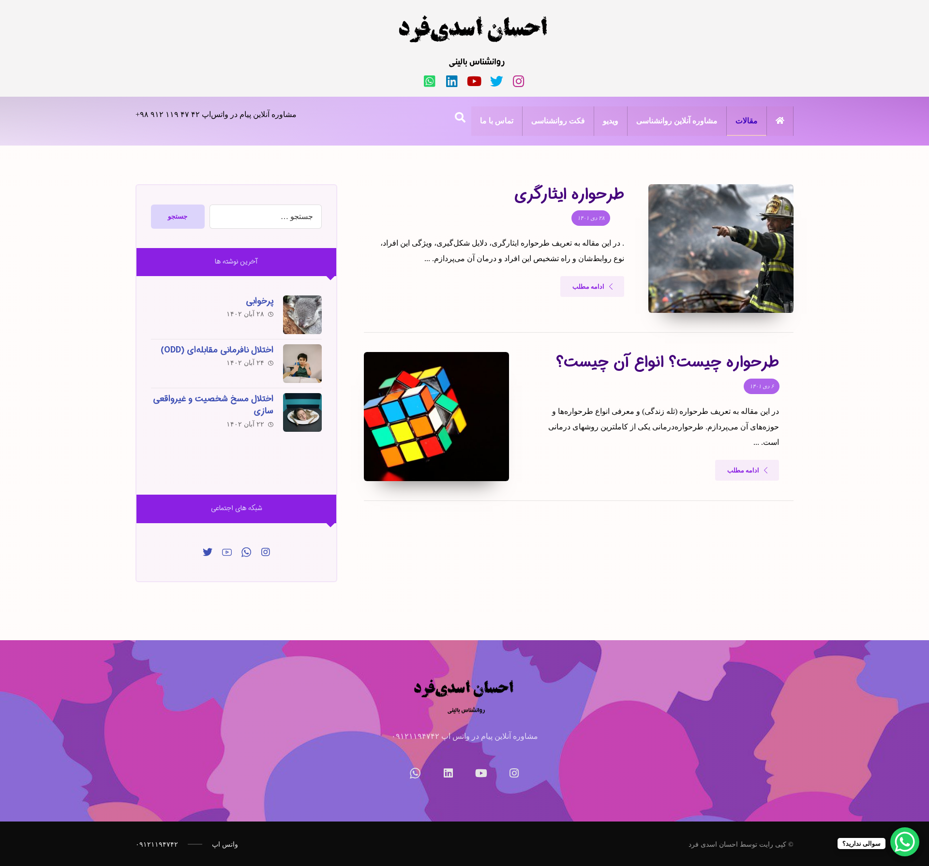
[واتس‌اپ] (430, 81)
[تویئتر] (496, 81)
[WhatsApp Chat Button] (904, 841)
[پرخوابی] (302, 314)
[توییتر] (207, 552)
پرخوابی (259, 301)
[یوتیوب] (474, 81)
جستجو (178, 216)
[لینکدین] (452, 81)
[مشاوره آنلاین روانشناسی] (474, 41)
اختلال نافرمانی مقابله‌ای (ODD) (217, 350)
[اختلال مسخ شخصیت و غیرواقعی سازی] (302, 412)
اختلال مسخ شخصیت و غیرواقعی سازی (213, 405)
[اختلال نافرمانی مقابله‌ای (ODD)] (302, 363)
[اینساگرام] (265, 552)
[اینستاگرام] (519, 81)
